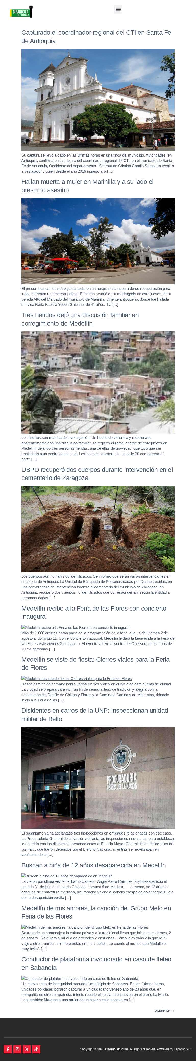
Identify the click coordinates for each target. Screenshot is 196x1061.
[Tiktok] (36, 1049)
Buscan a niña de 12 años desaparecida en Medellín (93, 865)
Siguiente (164, 1010)
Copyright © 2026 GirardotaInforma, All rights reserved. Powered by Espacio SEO (136, 1049)
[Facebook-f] (8, 1049)
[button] (118, 9)
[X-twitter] (27, 1049)
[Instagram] (17, 1049)
